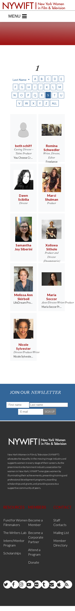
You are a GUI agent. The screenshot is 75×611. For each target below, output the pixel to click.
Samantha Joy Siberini (23, 247)
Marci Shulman (51, 197)
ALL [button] (54, 103)
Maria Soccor (51, 297)
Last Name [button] (20, 79)
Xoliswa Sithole (51, 247)
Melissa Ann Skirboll (23, 297)
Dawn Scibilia (23, 197)
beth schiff (23, 146)
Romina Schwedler (52, 148)
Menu (14, 16)
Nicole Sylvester (23, 346)
